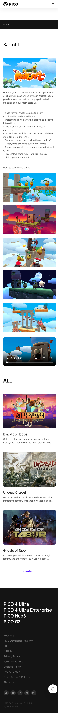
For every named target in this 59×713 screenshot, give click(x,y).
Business (9, 635)
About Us (9, 682)
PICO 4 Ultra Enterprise (28, 610)
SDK (6, 646)
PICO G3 (12, 622)
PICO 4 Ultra (16, 604)
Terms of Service (13, 661)
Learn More (28, 571)
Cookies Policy (12, 666)
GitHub (8, 651)
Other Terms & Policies (17, 677)
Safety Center (12, 672)
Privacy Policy (12, 656)
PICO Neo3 (15, 616)
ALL (5, 24)
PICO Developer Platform (18, 640)
